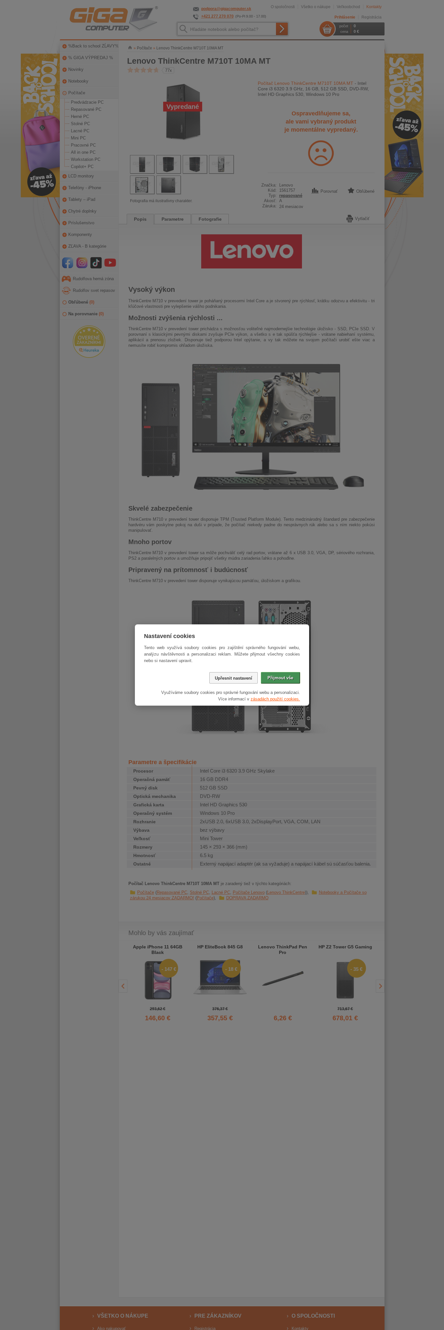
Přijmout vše (280, 677)
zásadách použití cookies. (275, 699)
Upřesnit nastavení (233, 678)
